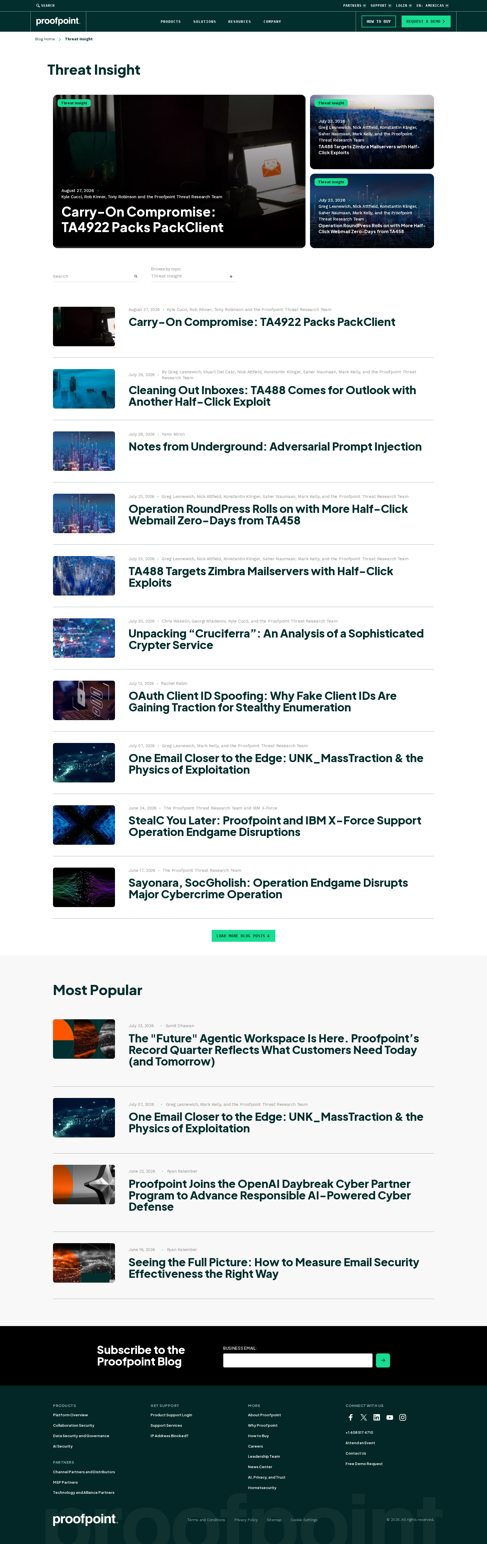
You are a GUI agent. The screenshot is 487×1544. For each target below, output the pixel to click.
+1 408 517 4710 (359, 1432)
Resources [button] (239, 21)
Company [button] (272, 21)
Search (48, 6)
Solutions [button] (204, 21)
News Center (260, 1466)
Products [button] (171, 21)
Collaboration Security (73, 1425)
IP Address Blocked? (169, 1435)
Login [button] (402, 6)
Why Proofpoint (263, 1425)
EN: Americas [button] (430, 6)
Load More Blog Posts (240, 936)
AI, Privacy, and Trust (266, 1477)
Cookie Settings (304, 1520)
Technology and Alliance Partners (83, 1492)
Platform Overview (70, 1415)
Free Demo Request (364, 1463)
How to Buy (258, 1435)
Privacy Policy (246, 1520)
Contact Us (356, 1453)
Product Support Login (171, 1415)
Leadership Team (264, 1456)
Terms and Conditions (206, 1520)
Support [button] (379, 6)
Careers (255, 1446)
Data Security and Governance (81, 1435)
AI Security (63, 1446)
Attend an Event (360, 1443)
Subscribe (383, 1360)
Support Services (166, 1425)
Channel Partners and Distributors (84, 1472)
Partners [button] (352, 6)
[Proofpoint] (61, 21)
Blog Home (45, 39)
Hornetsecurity (262, 1487)
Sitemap (274, 1520)
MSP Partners (65, 1482)
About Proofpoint (264, 1415)
